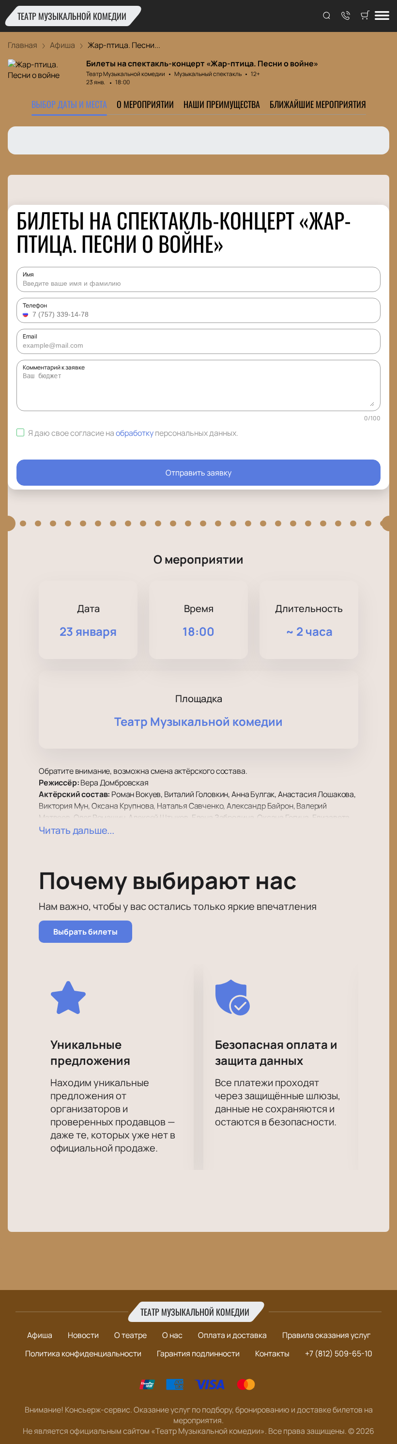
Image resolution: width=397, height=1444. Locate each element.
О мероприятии (145, 104)
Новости (83, 1335)
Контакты (272, 1353)
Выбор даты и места (69, 104)
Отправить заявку (198, 472)
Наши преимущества (221, 104)
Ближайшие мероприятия (318, 104)
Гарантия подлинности (198, 1353)
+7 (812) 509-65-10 (338, 1353)
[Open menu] (382, 16)
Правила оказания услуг (326, 1335)
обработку (134, 433)
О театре (130, 1335)
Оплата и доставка (232, 1335)
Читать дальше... (76, 830)
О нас (172, 1335)
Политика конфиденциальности (83, 1353)
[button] (27, 314)
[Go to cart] (365, 16)
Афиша (39, 1335)
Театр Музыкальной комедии (71, 16)
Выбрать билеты (85, 931)
